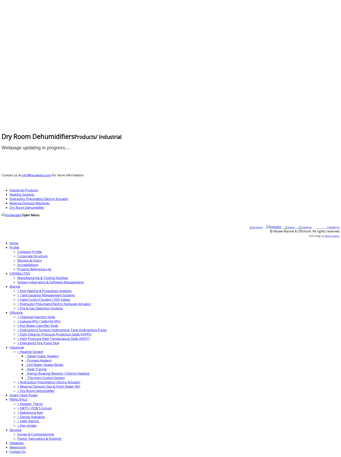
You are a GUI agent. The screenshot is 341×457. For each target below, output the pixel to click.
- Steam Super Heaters (42, 356)
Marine (14, 286)
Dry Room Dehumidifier (26, 207)
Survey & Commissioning (35, 434)
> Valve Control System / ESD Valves (43, 299)
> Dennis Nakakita (31, 417)
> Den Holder (27, 425)
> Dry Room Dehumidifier (36, 391)
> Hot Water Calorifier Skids (37, 325)
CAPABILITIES (19, 273)
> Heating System (30, 352)
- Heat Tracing (36, 369)
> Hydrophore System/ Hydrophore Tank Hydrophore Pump (62, 330)
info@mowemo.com (36, 175)
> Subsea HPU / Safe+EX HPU (39, 321)
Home (13, 243)
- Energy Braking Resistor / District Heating (57, 373)
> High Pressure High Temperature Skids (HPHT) (53, 339)
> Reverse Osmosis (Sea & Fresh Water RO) (48, 386)
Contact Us (333, 227)
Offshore (16, 312)
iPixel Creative (332, 236)
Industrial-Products (23, 190)
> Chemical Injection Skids (36, 317)
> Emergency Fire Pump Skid (38, 343)
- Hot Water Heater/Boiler (44, 365)
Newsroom (17, 447)
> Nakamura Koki (30, 412)
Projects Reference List (34, 269)
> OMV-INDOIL (28, 421)
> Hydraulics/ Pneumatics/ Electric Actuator (49, 382)
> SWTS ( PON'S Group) (34, 408)
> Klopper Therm (30, 404)
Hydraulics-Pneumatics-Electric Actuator (38, 199)
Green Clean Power (23, 395)
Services (15, 430)
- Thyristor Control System (45, 378)
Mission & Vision (29, 260)
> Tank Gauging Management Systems (46, 295)
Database (16, 443)
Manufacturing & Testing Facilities (42, 278)
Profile (14, 247)
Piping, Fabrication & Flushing (39, 438)
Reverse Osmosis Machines (29, 203)
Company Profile (29, 252)
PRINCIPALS (18, 399)
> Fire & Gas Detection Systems (40, 308)
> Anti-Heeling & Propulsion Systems (44, 291)
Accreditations (27, 265)
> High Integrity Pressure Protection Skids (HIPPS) (54, 334)
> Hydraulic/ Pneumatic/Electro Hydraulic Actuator (54, 304)
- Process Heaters (38, 360)
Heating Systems (21, 194)
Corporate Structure (32, 256)
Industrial (16, 347)
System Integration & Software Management (50, 282)
